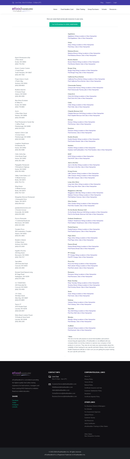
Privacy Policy (89, 379)
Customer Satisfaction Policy (93, 390)
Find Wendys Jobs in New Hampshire (79, 321)
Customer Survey (90, 417)
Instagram (15, 404)
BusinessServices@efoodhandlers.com (64, 396)
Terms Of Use (89, 382)
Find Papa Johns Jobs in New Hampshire (81, 240)
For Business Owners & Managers (95, 406)
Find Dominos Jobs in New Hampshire (80, 132)
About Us (87, 376)
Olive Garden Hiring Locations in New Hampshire (83, 203)
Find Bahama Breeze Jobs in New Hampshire (82, 55)
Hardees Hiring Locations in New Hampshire (81, 148)
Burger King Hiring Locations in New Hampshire (82, 70)
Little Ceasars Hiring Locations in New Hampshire (83, 175)
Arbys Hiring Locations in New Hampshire (81, 44)
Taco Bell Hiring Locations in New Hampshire (82, 311)
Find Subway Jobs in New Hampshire (79, 304)
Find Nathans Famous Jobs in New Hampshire (82, 197)
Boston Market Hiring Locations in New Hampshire (83, 62)
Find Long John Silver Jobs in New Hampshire (82, 186)
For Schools (88, 409)
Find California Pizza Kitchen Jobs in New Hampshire (84, 81)
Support (108, 2)
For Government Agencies (92, 412)
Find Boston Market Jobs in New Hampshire (81, 64)
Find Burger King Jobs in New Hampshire (81, 72)
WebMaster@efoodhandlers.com (62, 387)
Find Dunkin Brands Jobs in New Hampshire (81, 141)
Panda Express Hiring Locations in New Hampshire (84, 229)
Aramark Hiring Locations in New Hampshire (82, 328)
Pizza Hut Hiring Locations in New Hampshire (82, 263)
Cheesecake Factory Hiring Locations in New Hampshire (85, 87)
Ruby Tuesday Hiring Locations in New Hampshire (83, 283)
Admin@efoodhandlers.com (60, 390)
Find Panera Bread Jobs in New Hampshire (81, 248)
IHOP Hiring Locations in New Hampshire (81, 156)
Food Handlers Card (67, 9)
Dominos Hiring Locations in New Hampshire (82, 130)
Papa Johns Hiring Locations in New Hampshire (83, 238)
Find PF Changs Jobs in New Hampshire (80, 257)
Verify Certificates (90, 423)
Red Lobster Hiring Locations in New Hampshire (83, 266)
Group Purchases (93, 9)
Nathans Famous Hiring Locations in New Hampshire (84, 195)
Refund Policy (89, 385)
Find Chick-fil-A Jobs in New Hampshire (80, 98)
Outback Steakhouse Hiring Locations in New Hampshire (85, 220)
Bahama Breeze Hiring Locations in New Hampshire (84, 53)
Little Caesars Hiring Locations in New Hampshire (83, 173)
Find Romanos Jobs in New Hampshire (80, 276)
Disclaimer (88, 393)
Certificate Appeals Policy (92, 396)
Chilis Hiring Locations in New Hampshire (81, 105)
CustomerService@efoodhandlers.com (64, 384)
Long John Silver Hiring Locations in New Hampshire (84, 184)
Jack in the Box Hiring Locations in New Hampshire (84, 165)
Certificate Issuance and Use (93, 388)
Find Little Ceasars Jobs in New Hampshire (81, 178)
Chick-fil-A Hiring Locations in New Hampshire (82, 96)
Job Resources (89, 420)
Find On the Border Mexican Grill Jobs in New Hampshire (86, 214)
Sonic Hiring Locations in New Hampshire (81, 293)
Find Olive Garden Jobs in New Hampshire (81, 205)
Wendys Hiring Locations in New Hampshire (81, 319)
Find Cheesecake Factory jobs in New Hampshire (83, 90)
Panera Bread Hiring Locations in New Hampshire (83, 246)
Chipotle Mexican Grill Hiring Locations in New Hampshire (86, 113)
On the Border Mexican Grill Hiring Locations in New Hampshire (87, 212)
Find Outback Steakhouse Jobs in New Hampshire (83, 223)
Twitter (14, 402)
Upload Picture (89, 415)
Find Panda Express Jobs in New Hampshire (82, 231)
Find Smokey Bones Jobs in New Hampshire (82, 287)
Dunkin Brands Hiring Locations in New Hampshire (83, 139)
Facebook (15, 400)
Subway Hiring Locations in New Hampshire (81, 302)
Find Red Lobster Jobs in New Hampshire (81, 268)
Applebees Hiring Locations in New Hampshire (82, 36)
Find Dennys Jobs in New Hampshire (79, 124)
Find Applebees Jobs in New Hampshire (80, 38)
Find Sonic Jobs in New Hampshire (79, 296)
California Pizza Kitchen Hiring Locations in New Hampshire (86, 79)
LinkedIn (14, 407)
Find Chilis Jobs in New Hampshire (79, 107)
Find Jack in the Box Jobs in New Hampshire (82, 167)
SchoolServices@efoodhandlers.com (63, 393)
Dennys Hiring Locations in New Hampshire (81, 122)
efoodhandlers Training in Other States (96, 426)
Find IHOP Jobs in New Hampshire (79, 158)
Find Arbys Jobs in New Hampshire (79, 47)
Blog (101, 2)
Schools (104, 9)
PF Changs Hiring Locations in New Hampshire (82, 255)
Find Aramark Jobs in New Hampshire (80, 330)
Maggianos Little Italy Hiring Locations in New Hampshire (85, 193)
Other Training (80, 9)
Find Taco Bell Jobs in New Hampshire (80, 313)
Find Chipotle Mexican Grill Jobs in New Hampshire (84, 115)
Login (115, 2)
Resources (113, 9)
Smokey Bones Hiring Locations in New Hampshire (84, 285)
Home (55, 9)
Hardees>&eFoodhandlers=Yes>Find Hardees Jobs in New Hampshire (90, 150)
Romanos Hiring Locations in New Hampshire (82, 274)
